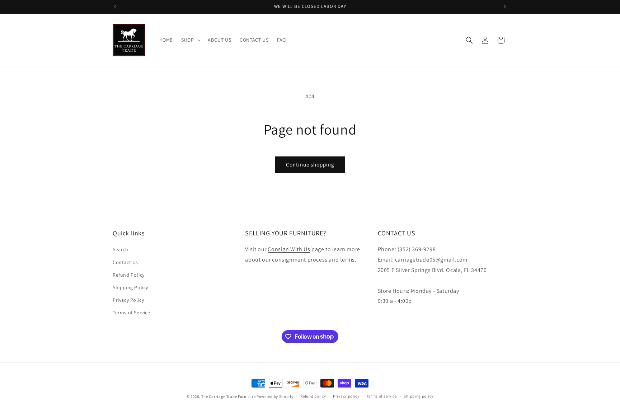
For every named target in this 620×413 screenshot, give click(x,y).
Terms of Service (131, 312)
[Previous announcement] (115, 7)
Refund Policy (129, 275)
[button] (190, 39)
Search (120, 249)
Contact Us (125, 262)
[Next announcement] (505, 7)
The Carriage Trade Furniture (228, 396)
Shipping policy (418, 396)
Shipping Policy (130, 287)
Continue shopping (310, 164)
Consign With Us (289, 249)
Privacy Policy (128, 300)
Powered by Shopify (275, 396)
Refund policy (313, 396)
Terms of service (382, 396)
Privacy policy (346, 396)
